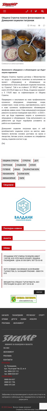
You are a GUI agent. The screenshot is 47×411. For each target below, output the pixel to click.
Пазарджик (17, 315)
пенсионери (8, 174)
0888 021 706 (9, 382)
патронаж (7, 165)
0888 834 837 (13, 374)
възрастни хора (31, 169)
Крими (5, 319)
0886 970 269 (9, 385)
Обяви (23, 319)
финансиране (9, 178)
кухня (33, 165)
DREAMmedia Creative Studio (34, 410)
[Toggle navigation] (5, 11)
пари (21, 178)
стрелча (26, 161)
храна (17, 169)
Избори (33, 319)
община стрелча (10, 161)
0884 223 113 (13, 371)
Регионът (30, 315)
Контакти (7, 360)
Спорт (41, 315)
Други (14, 319)
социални (21, 165)
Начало (5, 315)
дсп (36, 161)
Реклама (6, 323)
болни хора (23, 174)
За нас (6, 348)
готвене (6, 169)
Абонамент (18, 323)
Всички (39, 292)
